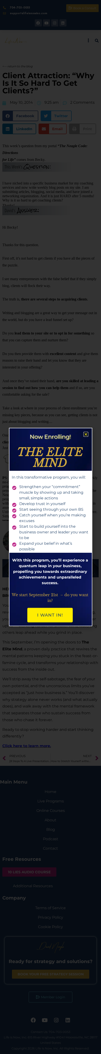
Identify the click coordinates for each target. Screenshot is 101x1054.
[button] (86, 434)
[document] (50, 527)
